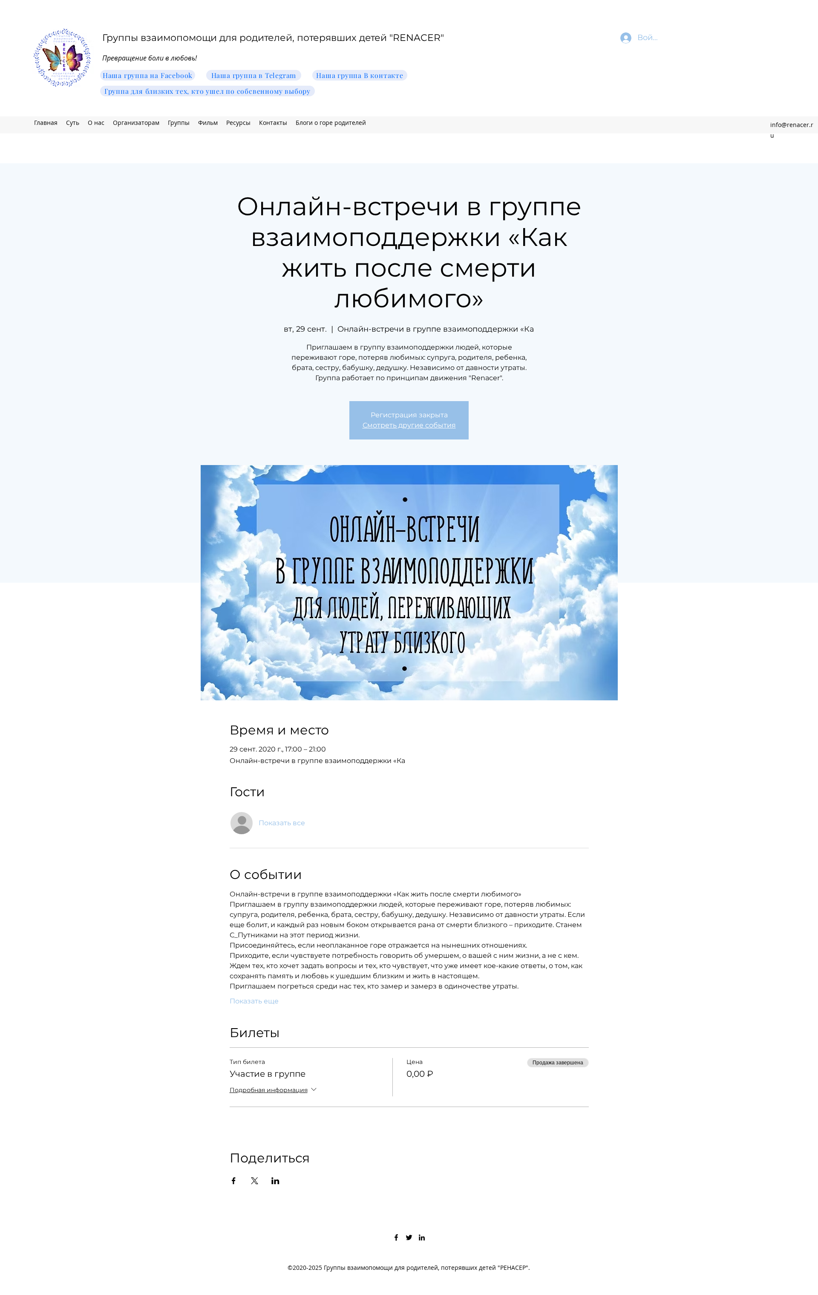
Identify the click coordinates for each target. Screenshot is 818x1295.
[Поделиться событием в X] (255, 1180)
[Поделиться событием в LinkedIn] (275, 1180)
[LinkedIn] (422, 1237)
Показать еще (254, 1001)
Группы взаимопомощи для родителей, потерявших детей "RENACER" (273, 37)
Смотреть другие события (409, 425)
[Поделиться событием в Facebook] (234, 1180)
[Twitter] (409, 1237)
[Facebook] (396, 1237)
